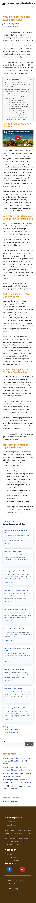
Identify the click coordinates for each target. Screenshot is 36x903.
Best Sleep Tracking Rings (12, 552)
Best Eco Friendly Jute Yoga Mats (15, 629)
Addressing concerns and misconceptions (18, 89)
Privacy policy (13, 889)
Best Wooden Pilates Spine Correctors (18, 113)
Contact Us (11, 857)
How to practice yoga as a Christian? (16, 82)
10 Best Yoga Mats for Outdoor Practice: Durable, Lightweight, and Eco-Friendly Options (17, 761)
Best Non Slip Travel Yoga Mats (17, 111)
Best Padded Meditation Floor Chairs (18, 104)
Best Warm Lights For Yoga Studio (15, 609)
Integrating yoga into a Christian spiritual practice (18, 92)
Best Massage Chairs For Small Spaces (16, 708)
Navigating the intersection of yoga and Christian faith (17, 86)
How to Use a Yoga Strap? (14, 729)
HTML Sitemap (13, 860)
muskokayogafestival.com (21, 3)
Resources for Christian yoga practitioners (18, 96)
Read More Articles (10, 98)
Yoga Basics (9, 727)
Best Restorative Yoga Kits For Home (18, 115)
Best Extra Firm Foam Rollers (16, 119)
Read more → (9, 543)
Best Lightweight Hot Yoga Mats (15, 571)
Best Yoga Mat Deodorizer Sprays (17, 117)
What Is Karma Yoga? (12, 732)
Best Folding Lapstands (14, 108)
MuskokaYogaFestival (13, 818)
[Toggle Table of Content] (30, 79)
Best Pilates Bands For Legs (13, 689)
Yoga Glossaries (13, 822)
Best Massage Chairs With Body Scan (16, 590)
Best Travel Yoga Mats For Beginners (18, 106)
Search (5, 741)
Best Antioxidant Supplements (14, 669)
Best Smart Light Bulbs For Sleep (17, 100)
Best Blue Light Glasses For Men (17, 102)
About (9, 854)
